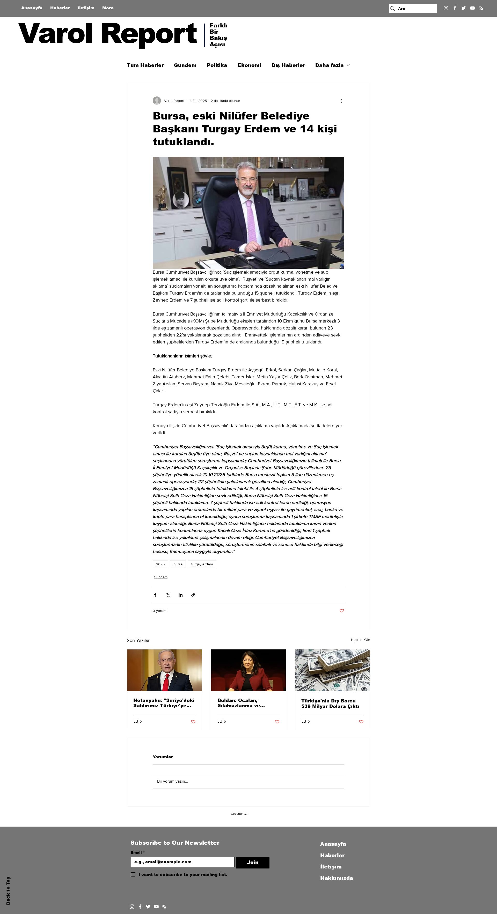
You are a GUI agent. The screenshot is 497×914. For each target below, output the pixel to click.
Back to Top (8, 891)
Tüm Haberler (145, 65)
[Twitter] (463, 8)
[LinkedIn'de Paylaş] (180, 594)
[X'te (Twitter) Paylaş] (167, 594)
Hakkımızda (336, 878)
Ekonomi (249, 65)
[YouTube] (472, 8)
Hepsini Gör (360, 640)
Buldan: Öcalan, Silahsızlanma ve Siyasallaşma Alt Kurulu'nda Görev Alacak (239, 703)
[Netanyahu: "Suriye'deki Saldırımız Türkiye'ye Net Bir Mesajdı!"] (164, 670)
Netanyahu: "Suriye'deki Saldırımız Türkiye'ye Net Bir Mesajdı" (163, 703)
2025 (160, 564)
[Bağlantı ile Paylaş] (193, 594)
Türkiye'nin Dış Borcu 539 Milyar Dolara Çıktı (330, 703)
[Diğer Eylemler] (341, 101)
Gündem (185, 65)
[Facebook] (455, 8)
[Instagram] (446, 8)
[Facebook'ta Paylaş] (155, 594)
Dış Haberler (288, 65)
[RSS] (481, 8)
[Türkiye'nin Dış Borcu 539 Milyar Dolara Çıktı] (332, 670)
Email (138, 852)
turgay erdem (202, 564)
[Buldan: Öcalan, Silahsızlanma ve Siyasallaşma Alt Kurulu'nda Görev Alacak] (248, 670)
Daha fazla (329, 65)
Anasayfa (333, 844)
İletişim (331, 867)
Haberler (332, 855)
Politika (217, 65)
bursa (177, 564)
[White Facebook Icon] (140, 907)
